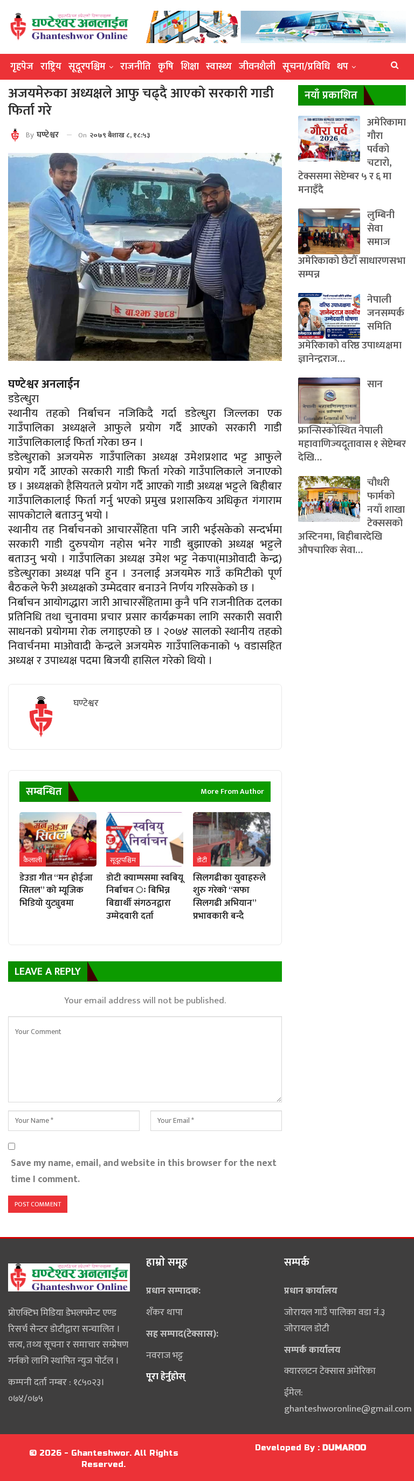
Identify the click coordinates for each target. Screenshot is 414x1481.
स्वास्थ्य (219, 67)
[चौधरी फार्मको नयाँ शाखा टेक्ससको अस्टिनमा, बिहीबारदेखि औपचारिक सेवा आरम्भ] (329, 499)
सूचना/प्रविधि (306, 67)
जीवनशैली (257, 67)
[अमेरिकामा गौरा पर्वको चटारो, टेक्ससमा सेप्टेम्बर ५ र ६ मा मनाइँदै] (329, 139)
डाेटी (202, 860)
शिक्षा (190, 67)
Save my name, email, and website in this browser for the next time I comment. (144, 1171)
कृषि (166, 67)
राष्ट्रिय (50, 67)
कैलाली (32, 860)
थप (342, 67)
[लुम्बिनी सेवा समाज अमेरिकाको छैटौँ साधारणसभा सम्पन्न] (329, 231)
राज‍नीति (135, 67)
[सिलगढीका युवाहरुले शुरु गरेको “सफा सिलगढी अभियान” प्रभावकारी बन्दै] (231, 839)
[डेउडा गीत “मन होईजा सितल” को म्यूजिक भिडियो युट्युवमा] (57, 839)
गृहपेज (21, 67)
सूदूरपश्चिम (87, 67)
